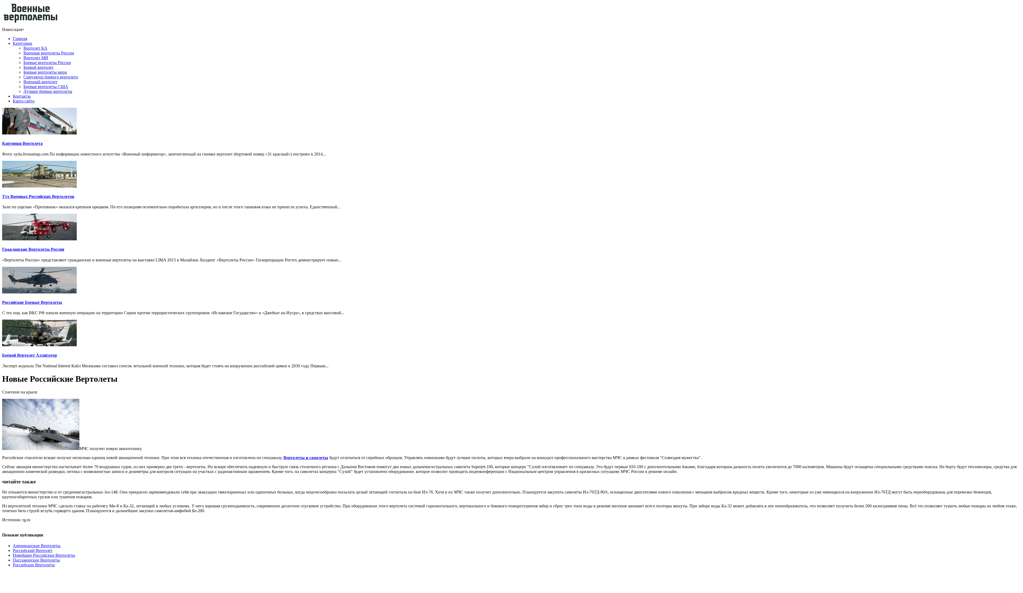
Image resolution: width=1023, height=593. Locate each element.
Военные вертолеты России (48, 53)
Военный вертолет (40, 81)
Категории (22, 43)
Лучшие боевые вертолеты (47, 91)
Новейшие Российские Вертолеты (44, 555)
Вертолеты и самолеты (305, 457)
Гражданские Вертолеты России (33, 249)
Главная (20, 38)
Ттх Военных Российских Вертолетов (38, 196)
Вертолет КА (35, 48)
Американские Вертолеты (36, 545)
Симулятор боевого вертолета (50, 77)
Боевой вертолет (38, 67)
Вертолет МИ (35, 57)
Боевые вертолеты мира (45, 72)
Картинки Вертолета (22, 143)
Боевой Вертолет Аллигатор (29, 355)
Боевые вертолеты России (47, 62)
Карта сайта (23, 101)
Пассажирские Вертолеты (36, 560)
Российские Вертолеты (34, 565)
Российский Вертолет (32, 550)
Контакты (22, 96)
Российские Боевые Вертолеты (32, 302)
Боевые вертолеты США (45, 86)
